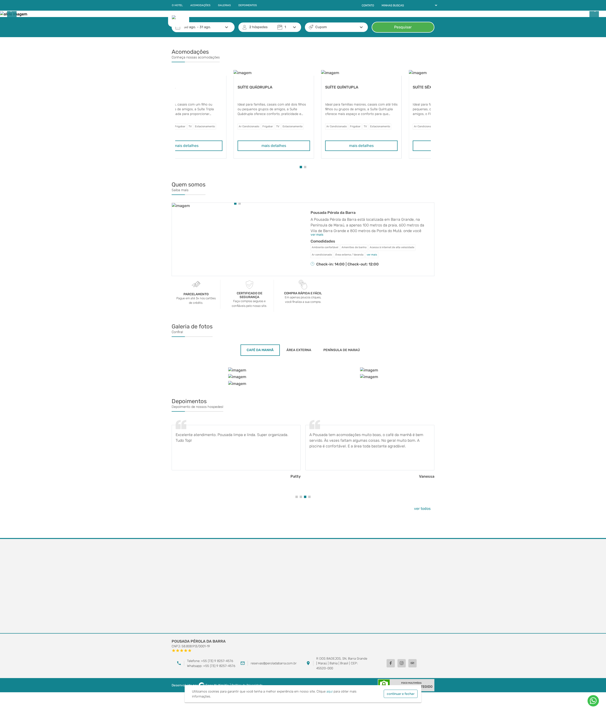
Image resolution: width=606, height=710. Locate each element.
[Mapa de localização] (303, 586)
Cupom (321, 27)
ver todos (422, 508)
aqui (329, 691)
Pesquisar (403, 27)
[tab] (260, 350)
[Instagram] (401, 663)
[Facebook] (391, 663)
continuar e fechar (400, 694)
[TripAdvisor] (412, 663)
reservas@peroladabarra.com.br (274, 663)
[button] (301, 167)
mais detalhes (215, 145)
